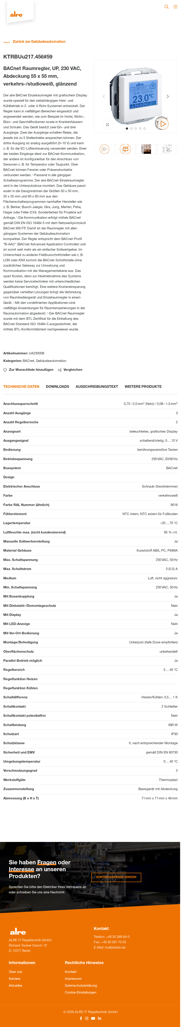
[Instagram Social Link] (87, 1018)
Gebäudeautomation (51, 361)
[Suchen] (166, 6)
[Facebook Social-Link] (81, 1018)
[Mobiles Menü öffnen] (175, 6)
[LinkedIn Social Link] (100, 1018)
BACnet (28, 361)
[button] (103, 96)
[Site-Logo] (20, 14)
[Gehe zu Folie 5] (144, 128)
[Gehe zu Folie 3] (136, 128)
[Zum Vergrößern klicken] (108, 125)
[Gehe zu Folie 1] (127, 128)
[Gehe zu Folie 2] (131, 128)
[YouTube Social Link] (93, 1018)
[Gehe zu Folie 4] (140, 128)
